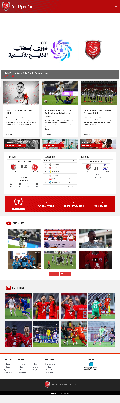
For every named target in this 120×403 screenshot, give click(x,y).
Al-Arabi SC (34, 172)
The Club (8, 367)
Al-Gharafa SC (56, 171)
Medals (22, 370)
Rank (45, 161)
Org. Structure (8, 370)
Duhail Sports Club (22, 6)
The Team (22, 364)
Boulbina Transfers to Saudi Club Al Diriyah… (19, 111)
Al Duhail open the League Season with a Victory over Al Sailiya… (98, 111)
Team (50, 161)
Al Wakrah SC (56, 182)
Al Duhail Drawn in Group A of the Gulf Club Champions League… (26, 73)
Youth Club (50, 145)
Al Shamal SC (56, 179)
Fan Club (86, 145)
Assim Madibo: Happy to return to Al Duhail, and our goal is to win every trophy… (58, 113)
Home (8, 364)
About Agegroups (50, 364)
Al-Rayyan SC (56, 175)
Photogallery (22, 372)
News (21, 367)
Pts (74, 161)
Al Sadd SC (55, 164)
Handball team (14, 145)
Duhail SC (13, 172)
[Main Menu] (116, 7)
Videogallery (35, 370)
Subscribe (66, 274)
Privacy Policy (8, 372)
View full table (72, 187)
